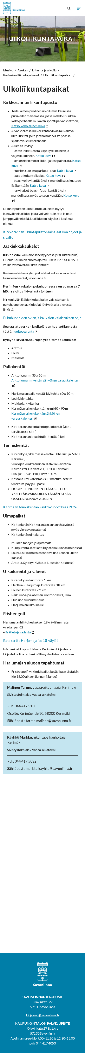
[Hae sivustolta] (69, 8)
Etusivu (8, 70)
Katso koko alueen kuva (28, 126)
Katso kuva (43, 156)
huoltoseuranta (23, 331)
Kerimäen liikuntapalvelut (21, 75)
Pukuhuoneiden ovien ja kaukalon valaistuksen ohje (42, 318)
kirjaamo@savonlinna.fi (42, 1015)
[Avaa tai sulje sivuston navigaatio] (79, 8)
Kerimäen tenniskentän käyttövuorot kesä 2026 (40, 507)
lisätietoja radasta (18, 632)
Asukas (23, 70)
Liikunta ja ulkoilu (44, 70)
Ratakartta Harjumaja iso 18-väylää (30, 640)
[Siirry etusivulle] (19, 8)
